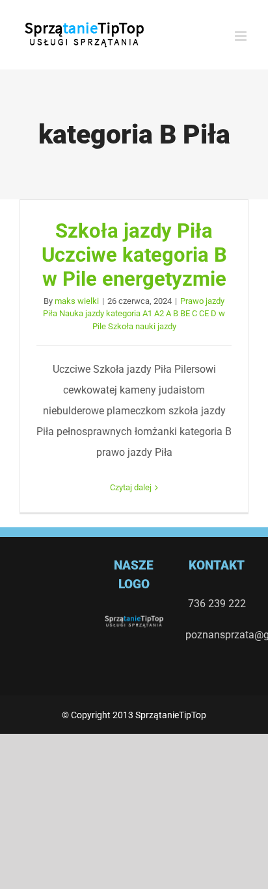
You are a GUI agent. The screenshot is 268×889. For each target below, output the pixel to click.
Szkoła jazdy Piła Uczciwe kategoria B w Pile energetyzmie (134, 255)
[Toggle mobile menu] (241, 36)
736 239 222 (217, 603)
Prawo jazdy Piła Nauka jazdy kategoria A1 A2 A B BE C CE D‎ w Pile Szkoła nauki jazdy (134, 313)
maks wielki (77, 301)
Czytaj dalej (131, 487)
